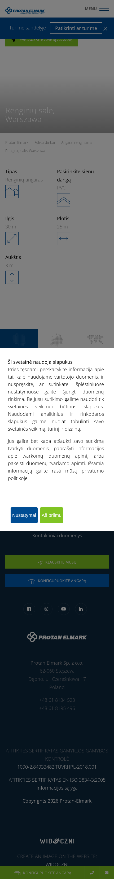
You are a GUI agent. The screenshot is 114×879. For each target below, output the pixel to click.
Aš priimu (52, 515)
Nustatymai (24, 515)
